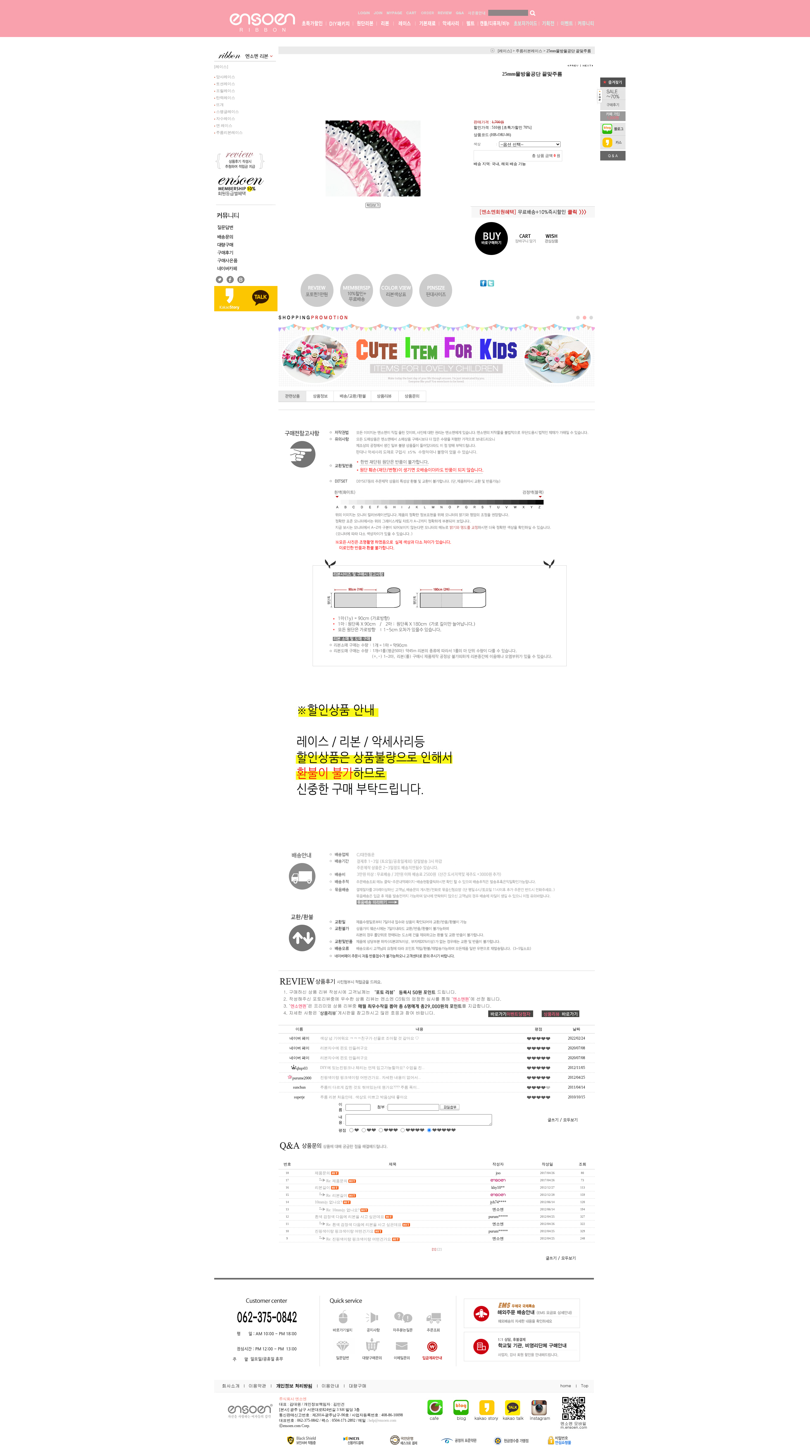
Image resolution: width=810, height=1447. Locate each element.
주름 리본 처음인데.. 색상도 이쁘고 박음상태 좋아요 (364, 1097)
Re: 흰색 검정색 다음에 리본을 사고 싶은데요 (364, 1224)
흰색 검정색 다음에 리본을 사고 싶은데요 (349, 1216)
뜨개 (219, 104)
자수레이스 (225, 118)
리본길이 (322, 1187)
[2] (439, 1249)
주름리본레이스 (229, 132)
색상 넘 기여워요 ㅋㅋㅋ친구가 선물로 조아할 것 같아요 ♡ (369, 1038)
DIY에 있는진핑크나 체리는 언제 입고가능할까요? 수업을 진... (372, 1067)
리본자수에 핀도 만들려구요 (344, 1048)
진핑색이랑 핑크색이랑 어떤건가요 (344, 1231)
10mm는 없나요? (328, 1202)
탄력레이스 (225, 98)
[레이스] (221, 67)
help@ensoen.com (382, 1420)
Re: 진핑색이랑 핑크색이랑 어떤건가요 (358, 1239)
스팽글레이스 (227, 111)
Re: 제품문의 (336, 1181)
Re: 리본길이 (336, 1195)
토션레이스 (225, 84)
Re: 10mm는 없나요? (342, 1210)
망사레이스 (225, 77)
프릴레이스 (225, 91)
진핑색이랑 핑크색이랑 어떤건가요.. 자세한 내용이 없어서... (370, 1077)
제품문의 (322, 1173)
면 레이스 (223, 125)
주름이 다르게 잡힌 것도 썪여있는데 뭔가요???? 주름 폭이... (370, 1087)
